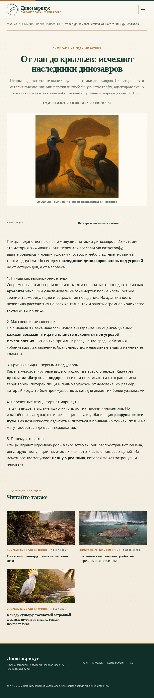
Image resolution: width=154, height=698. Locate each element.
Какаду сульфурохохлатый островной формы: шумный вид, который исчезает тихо (39, 619)
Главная (12, 24)
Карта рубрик (115, 662)
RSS (131, 662)
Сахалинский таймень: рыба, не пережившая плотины (106, 558)
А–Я (85, 662)
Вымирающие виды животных (41, 24)
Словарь (97, 662)
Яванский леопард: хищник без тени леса (37, 558)
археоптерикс (20, 291)
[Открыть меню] (142, 9)
